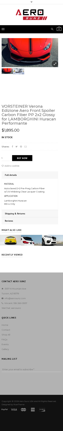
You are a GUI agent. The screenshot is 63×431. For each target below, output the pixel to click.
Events (5, 344)
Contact (6, 329)
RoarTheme (19, 404)
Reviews (9, 220)
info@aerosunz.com (15, 298)
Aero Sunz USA (26, 401)
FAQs (4, 339)
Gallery (5, 349)
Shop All (6, 334)
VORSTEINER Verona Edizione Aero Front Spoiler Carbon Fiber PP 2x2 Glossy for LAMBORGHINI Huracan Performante (29, 115)
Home (5, 325)
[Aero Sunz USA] (31, 14)
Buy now (22, 158)
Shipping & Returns (15, 213)
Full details (11, 175)
